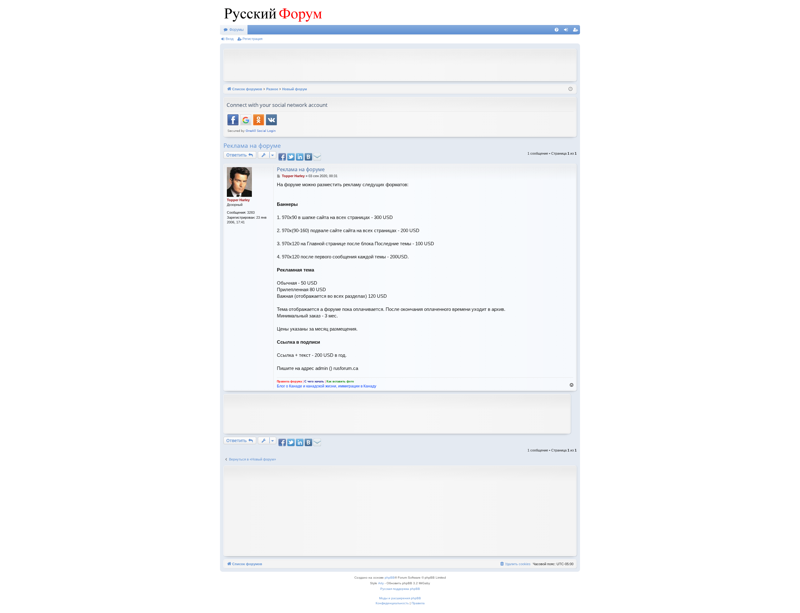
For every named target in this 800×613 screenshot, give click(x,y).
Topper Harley (238, 200)
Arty (381, 583)
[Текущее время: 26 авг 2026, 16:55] (570, 89)
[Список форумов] (271, 12)
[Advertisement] (400, 64)
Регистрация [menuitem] (576, 30)
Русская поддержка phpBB (400, 589)
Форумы (236, 29)
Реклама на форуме (252, 146)
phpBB (390, 577)
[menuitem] (556, 29)
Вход (229, 39)
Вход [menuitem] (567, 30)
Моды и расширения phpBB (400, 598)
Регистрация (252, 39)
